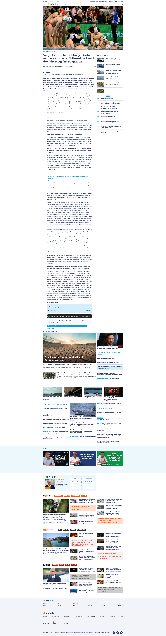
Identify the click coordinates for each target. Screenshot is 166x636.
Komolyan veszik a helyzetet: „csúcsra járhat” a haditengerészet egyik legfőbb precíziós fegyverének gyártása (82, 431)
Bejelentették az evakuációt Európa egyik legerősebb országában (81, 508)
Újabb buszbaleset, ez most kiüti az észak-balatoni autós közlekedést (51, 398)
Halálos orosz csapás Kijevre (71, 396)
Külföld (44, 605)
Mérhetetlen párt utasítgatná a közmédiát (108, 362)
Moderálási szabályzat (88, 632)
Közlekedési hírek (67, 616)
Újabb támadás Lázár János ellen (105, 358)
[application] (69, 310)
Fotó (119, 603)
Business (55, 564)
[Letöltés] (88, 306)
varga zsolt (50, 328)
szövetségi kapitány (52, 326)
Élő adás (76, 478)
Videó (104, 607)
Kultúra (59, 605)
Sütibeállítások (106, 632)
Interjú (74, 605)
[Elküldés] (95, 66)
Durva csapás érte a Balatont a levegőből (54, 427)
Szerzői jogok (97, 632)
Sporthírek (102, 616)
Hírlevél (119, 605)
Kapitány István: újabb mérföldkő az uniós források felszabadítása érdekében (110, 520)
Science (74, 564)
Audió (104, 605)
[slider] (71, 310)
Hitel (59, 529)
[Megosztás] (90, 306)
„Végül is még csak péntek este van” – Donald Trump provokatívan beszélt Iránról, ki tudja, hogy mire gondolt (82, 424)
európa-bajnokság (63, 326)
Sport (53, 320)
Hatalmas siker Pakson (105, 408)
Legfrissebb (105, 603)
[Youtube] (121, 632)
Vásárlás (66, 529)
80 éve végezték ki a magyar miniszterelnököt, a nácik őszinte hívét (74, 373)
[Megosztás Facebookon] (90, 66)
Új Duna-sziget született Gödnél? (90, 397)
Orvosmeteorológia (91, 616)
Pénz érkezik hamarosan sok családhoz (56, 404)
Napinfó (89, 607)
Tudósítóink (75, 603)
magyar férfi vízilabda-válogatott (78, 326)
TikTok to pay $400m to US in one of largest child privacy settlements (109, 589)
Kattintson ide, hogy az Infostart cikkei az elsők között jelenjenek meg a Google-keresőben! (70, 316)
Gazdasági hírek (112, 616)
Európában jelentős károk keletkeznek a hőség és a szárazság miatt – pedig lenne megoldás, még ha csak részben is (109, 436)
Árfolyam (67, 495)
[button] (48, 310)
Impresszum (69, 632)
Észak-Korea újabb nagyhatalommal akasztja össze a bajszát (81, 418)
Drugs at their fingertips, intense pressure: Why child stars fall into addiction (81, 577)
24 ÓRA (108, 96)
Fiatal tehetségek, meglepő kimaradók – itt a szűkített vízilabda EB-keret (63, 74)
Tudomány (60, 603)
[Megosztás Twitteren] (93, 66)
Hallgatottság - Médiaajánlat (59, 632)
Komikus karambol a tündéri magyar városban (55, 423)
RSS (101, 632)
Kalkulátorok (81, 529)
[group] (54, 310)
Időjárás (119, 607)
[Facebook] (117, 632)
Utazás (73, 529)
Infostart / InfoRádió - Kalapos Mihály (53, 66)
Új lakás (84, 495)
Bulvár (89, 603)
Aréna (121, 616)
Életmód (75, 607)
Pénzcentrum (58, 495)
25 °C (121, 1)
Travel (68, 564)
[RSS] (114, 632)
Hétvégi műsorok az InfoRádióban (112, 403)
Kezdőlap (49, 320)
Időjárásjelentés (78, 616)
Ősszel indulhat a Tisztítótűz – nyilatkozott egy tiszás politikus (107, 348)
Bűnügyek (90, 605)
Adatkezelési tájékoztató (77, 632)
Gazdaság (45, 607)
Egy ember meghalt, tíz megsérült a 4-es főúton (56, 419)
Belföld (44, 603)
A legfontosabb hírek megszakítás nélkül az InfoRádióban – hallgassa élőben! (110, 398)
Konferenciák (75, 495)
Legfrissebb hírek (55, 616)
